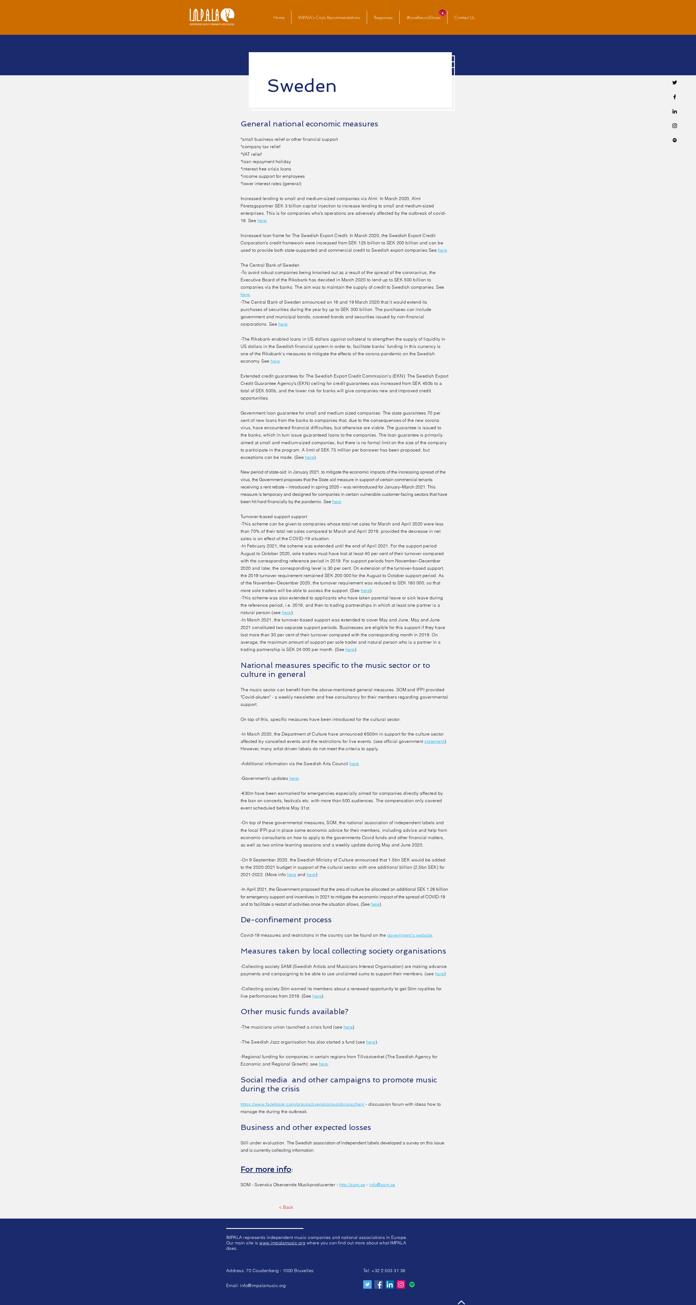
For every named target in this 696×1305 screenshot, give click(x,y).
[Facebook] (675, 97)
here (262, 220)
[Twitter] (675, 82)
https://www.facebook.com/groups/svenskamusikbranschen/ (303, 1104)
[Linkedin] (675, 111)
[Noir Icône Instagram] (675, 126)
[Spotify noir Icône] (675, 140)
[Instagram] (401, 1284)
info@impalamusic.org (263, 1285)
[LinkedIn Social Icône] (390, 1284)
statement (434, 741)
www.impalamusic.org (282, 1242)
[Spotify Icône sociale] (412, 1284)
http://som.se (352, 1184)
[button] (383, 17)
